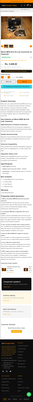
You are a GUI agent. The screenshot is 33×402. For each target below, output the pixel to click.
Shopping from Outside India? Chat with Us (17, 86)
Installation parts (22, 366)
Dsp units (20, 357)
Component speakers (23, 345)
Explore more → (7, 314)
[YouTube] (10, 371)
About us (20, 378)
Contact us (20, 381)
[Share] (30, 57)
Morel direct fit (21, 363)
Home (2, 9)
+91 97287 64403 (7, 358)
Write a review (16, 331)
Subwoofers (21, 351)
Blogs (19, 390)
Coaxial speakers (22, 348)
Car (9, 5)
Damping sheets (22, 360)
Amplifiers (20, 354)
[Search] (21, 5)
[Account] (24, 5)
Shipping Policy (5, 381)
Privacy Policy (5, 384)
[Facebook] (3, 371)
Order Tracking (5, 390)
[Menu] (30, 5)
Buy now (24, 81)
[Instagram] (6, 371)
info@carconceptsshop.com (10, 360)
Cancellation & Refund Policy (9, 378)
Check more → (7, 286)
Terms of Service (6, 387)
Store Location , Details (23, 387)
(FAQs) (19, 384)
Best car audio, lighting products (12, 9)
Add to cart (8, 81)
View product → (10, 272)
